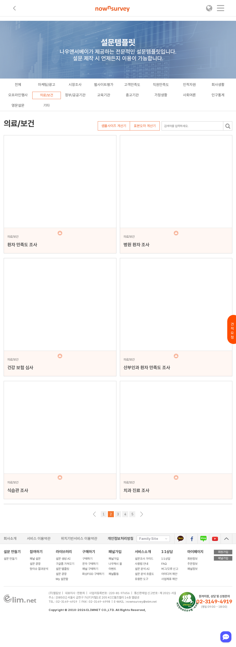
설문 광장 (35, 563)
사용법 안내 (141, 563)
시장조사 (75, 84)
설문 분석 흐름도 (144, 574)
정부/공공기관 (75, 95)
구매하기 (87, 558)
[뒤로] (14, 8)
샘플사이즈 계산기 (113, 126)
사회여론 (189, 95)
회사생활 (218, 84)
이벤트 (112, 569)
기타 (46, 105)
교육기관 (103, 95)
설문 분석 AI (143, 569)
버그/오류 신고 (169, 569)
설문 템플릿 (62, 569)
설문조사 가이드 (144, 558)
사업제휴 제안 (169, 579)
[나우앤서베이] (112, 9)
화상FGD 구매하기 (93, 574)
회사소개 (10, 538)
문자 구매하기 (90, 563)
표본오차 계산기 (145, 126)
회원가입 (223, 552)
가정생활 (160, 95)
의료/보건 (46, 95)
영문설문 (18, 105)
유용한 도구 (142, 579)
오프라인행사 (18, 95)
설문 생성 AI (64, 558)
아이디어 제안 (169, 574)
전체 (18, 84)
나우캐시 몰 (115, 563)
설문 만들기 (10, 558)
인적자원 (189, 84)
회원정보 (192, 558)
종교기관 (132, 95)
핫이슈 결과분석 (39, 569)
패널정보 (192, 569)
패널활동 (114, 574)
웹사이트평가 (103, 84)
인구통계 (218, 95)
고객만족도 (132, 84)
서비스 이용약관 (38, 538)
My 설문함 (62, 579)
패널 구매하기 (90, 569)
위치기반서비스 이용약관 (79, 538)
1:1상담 (167, 552)
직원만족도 (161, 84)
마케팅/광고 (46, 84)
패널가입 (114, 558)
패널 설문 (35, 558)
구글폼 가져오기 (65, 563)
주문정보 (192, 563)
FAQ (164, 563)
